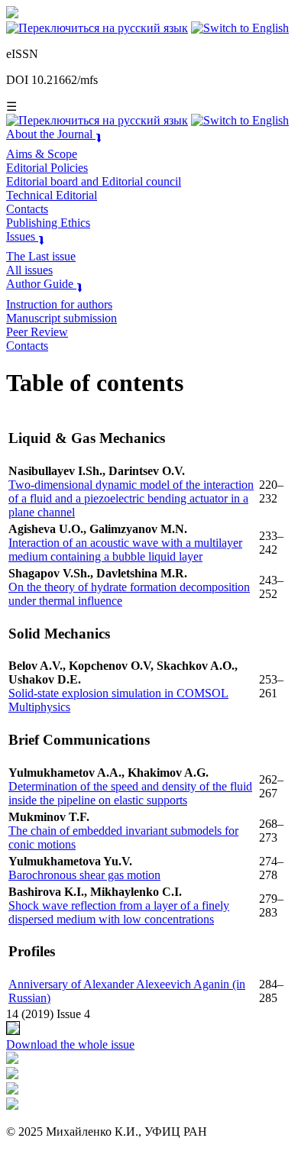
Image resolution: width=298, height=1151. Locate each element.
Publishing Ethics (48, 222)
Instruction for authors (59, 304)
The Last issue (41, 256)
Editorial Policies (47, 167)
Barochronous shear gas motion (84, 874)
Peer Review (37, 331)
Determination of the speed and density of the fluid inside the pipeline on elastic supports (130, 793)
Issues (25, 236)
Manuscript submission (61, 318)
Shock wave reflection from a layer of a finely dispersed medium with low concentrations (118, 912)
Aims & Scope (41, 153)
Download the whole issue (70, 1044)
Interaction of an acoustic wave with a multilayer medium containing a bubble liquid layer (125, 549)
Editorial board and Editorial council (93, 181)
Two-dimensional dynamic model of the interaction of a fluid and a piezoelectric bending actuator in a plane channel (131, 498)
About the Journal (54, 134)
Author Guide (44, 283)
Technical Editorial (51, 195)
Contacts (27, 208)
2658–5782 (68, 53)
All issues (29, 270)
